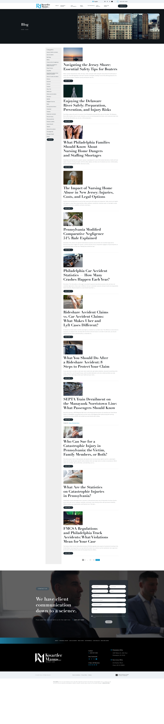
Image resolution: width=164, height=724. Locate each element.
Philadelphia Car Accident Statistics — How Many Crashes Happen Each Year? (86, 275)
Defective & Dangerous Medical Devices (52, 65)
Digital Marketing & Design (123, 675)
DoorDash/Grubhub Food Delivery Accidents (52, 74)
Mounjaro (49, 96)
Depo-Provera (50, 68)
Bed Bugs (49, 57)
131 (90, 560)
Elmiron (48, 79)
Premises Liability (50, 121)
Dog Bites (49, 70)
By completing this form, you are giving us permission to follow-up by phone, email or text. (109, 617)
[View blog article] (73, 54)
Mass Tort (49, 89)
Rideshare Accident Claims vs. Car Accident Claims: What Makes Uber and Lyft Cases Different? (85, 318)
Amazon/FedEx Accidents (52, 52)
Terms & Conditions (76, 674)
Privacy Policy (84, 674)
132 (93, 560)
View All (50, 139)
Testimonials (91, 5)
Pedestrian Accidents (51, 114)
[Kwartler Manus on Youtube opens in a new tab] (112, 1)
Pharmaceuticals (50, 119)
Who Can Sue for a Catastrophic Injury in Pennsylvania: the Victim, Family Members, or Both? (85, 448)
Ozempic (49, 111)
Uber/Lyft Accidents (51, 129)
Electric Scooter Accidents (52, 76)
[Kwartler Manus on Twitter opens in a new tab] (110, 1)
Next (97, 560)
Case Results (98, 6)
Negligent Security (51, 101)
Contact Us (123, 6)
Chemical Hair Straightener (53, 62)
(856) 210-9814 (106, 683)
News (48, 104)
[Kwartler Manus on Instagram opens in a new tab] (105, 1)
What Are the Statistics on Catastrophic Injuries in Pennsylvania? (83, 491)
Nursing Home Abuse (51, 106)
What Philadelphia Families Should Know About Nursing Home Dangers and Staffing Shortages (86, 149)
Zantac (48, 136)
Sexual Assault (50, 124)
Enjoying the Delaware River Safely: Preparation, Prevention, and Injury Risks (87, 105)
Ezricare (48, 84)
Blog (27, 29)
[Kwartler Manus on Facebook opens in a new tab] (107, 1)
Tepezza (48, 126)
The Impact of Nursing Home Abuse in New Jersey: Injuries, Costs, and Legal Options (88, 192)
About (57, 5)
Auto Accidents (50, 54)
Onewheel (49, 109)
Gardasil (48, 86)
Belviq (48, 59)
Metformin (49, 91)
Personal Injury (62, 6)
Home (22, 29)
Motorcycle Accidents (51, 94)
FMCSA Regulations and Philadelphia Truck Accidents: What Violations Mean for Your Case (85, 535)
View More (67, 80)
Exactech (49, 81)
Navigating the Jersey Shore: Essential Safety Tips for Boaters (90, 66)
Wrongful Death (50, 134)
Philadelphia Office (117, 650)
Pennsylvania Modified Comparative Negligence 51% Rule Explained (83, 233)
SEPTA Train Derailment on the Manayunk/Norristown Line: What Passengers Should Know (90, 403)
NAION (48, 99)
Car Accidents (73, 6)
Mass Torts (81, 6)
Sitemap (90, 674)
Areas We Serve (106, 6)
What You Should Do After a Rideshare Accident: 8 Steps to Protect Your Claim (86, 362)
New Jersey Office (117, 660)
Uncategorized (50, 131)
